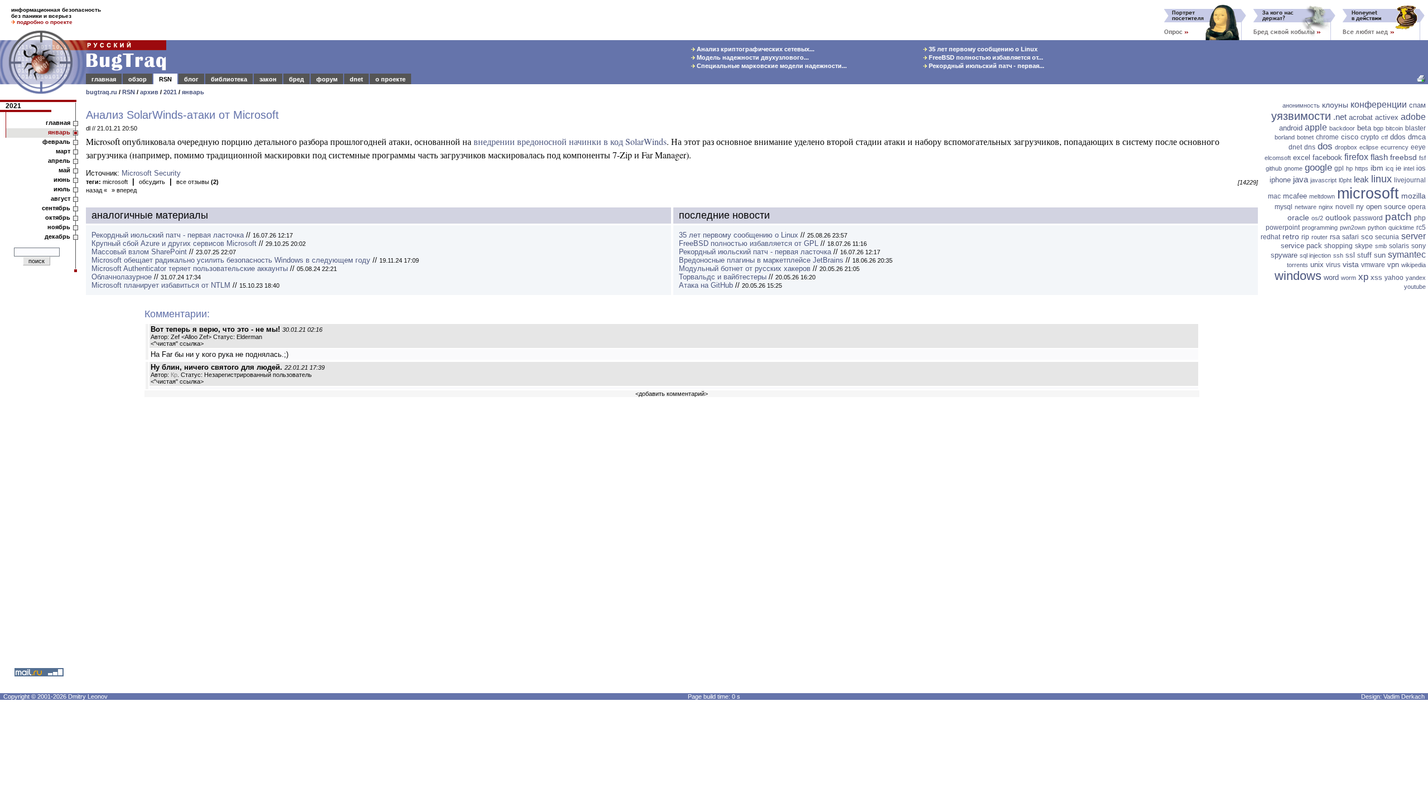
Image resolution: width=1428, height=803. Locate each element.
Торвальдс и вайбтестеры (722, 277)
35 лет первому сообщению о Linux (982, 49)
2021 (170, 92)
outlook (1338, 217)
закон (268, 79)
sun (1380, 255)
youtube (1415, 286)
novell (1344, 207)
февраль (56, 141)
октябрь (57, 217)
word (1331, 277)
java (1300, 179)
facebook (1327, 157)
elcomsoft (1278, 157)
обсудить (152, 181)
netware (1305, 207)
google (1318, 167)
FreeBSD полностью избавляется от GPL (748, 243)
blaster (1415, 128)
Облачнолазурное (121, 277)
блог (191, 79)
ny (1360, 206)
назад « (96, 190)
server (1413, 236)
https (1361, 168)
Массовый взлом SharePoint (139, 252)
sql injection (1315, 255)
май (64, 170)
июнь (62, 179)
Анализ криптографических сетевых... (754, 49)
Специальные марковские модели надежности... (771, 65)
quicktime (1401, 227)
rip (1305, 237)
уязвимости (1301, 116)
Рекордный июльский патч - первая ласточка (167, 235)
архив (149, 92)
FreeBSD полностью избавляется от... (985, 57)
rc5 (1421, 227)
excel (1301, 157)
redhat (1270, 237)
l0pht (1345, 180)
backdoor (1342, 128)
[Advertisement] (1344, 465)
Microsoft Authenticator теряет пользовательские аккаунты (189, 268)
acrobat (1361, 117)
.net (1340, 117)
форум (326, 79)
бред (296, 79)
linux (1381, 179)
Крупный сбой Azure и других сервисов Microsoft (174, 243)
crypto (1370, 137)
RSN (165, 79)
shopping (1338, 246)
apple (1316, 127)
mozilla (1413, 195)
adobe (1413, 117)
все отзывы (197, 181)
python (1377, 227)
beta (1364, 128)
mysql (1283, 207)
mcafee (1295, 196)
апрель (59, 160)
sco (1367, 237)
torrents (1297, 265)
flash (1379, 157)
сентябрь (56, 208)
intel (1408, 168)
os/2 (1317, 218)
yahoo (1393, 278)
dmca (1417, 137)
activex (1386, 117)
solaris (1399, 246)
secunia (1387, 237)
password (1368, 218)
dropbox (1346, 147)
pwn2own (1353, 227)
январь (193, 92)
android (1290, 128)
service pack (1301, 245)
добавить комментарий (672, 393)
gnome (1293, 168)
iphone (1280, 180)
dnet (356, 79)
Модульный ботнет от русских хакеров (745, 268)
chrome (1327, 137)
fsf (1422, 157)
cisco (1349, 137)
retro (1290, 236)
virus (1333, 265)
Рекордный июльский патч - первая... (985, 65)
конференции (1378, 104)
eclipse (1368, 147)
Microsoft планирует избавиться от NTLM (160, 285)
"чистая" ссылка (177, 343)
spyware (1284, 255)
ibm (1377, 167)
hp (1349, 168)
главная (103, 79)
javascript (1323, 180)
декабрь (57, 236)
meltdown (1322, 196)
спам (1417, 105)
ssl (1350, 255)
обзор (137, 79)
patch (1398, 216)
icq (1389, 168)
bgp (1378, 128)
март (63, 151)
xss (1376, 277)
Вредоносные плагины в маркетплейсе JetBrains (761, 260)
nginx (1326, 207)
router (1319, 237)
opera (1417, 207)
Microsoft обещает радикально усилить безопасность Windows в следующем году (230, 260)
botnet (1305, 137)
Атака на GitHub (706, 285)
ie (1398, 168)
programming (1320, 227)
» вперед (124, 190)
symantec (1407, 254)
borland (1285, 137)
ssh (1338, 255)
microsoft (115, 181)
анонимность (1301, 105)
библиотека (229, 79)
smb (1381, 246)
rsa (1335, 237)
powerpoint (1283, 227)
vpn (1393, 264)
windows (1298, 276)
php (1420, 218)
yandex (1416, 277)
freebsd (1403, 157)
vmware (1373, 265)
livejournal (1410, 180)
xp (1363, 277)
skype (1364, 246)
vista (1351, 264)
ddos (1398, 137)
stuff (1364, 255)
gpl (1339, 168)
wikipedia (1413, 265)
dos (1325, 146)
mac (1274, 196)
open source (1386, 206)
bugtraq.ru (101, 92)
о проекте (390, 79)
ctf (1384, 137)
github (1274, 168)
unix (1317, 264)
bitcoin (1394, 128)
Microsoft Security (151, 173)
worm (1348, 277)
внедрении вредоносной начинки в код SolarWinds (570, 141)
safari (1350, 237)
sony (1418, 246)
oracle (1298, 217)
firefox (1356, 157)
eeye (1418, 147)
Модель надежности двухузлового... (752, 57)
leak (1361, 179)
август (60, 198)
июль (62, 189)
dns (1309, 147)
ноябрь (58, 227)
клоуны (1335, 104)
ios (1421, 168)
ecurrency (1394, 147)
